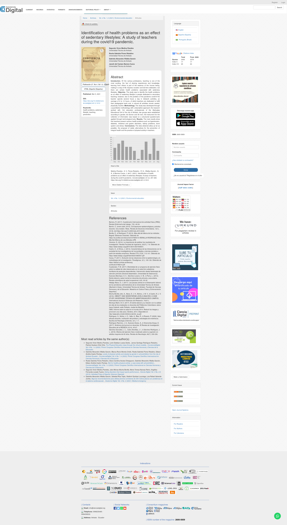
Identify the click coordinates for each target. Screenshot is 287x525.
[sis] (155, 471)
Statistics (50, 10)
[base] (93, 477)
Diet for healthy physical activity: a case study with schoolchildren (131, 363)
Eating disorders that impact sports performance (122, 372)
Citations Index (188, 53)
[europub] (85, 477)
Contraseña (176, 152)
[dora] (104, 471)
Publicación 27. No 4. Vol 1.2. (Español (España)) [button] (94, 84)
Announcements (75, 10)
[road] (137, 471)
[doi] (83, 471)
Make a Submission (181, 377)
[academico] (130, 471)
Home (85, 18)
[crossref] (90, 471)
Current (29, 10)
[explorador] (167, 508)
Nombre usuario (178, 143)
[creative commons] (112, 471)
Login (283, 2)
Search (279, 7)
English (181, 30)
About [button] (106, 10)
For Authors (178, 428)
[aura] (183, 471)
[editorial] (157, 511)
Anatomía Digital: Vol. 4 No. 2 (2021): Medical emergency (125, 381)
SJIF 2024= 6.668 (185, 188)
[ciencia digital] (149, 508)
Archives (93, 18)
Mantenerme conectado (182, 164)
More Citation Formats (120, 185)
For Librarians (179, 433)
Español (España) (184, 35)
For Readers (178, 424)
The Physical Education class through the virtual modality (126, 345)
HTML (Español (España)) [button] (93, 89)
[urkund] (185, 226)
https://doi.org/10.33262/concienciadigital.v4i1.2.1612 (93, 102)
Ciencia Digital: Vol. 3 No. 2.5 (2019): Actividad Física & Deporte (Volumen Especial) (123, 373)
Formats (61, 10)
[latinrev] (145, 471)
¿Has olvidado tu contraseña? (182, 160)
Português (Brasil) (185, 39)
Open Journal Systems (180, 410)
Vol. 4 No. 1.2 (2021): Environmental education (115, 18)
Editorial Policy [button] (92, 10)
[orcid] (184, 336)
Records (39, 10)
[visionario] (158, 508)
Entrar (186, 170)
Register (275, 2)
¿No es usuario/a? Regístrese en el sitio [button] (188, 175)
